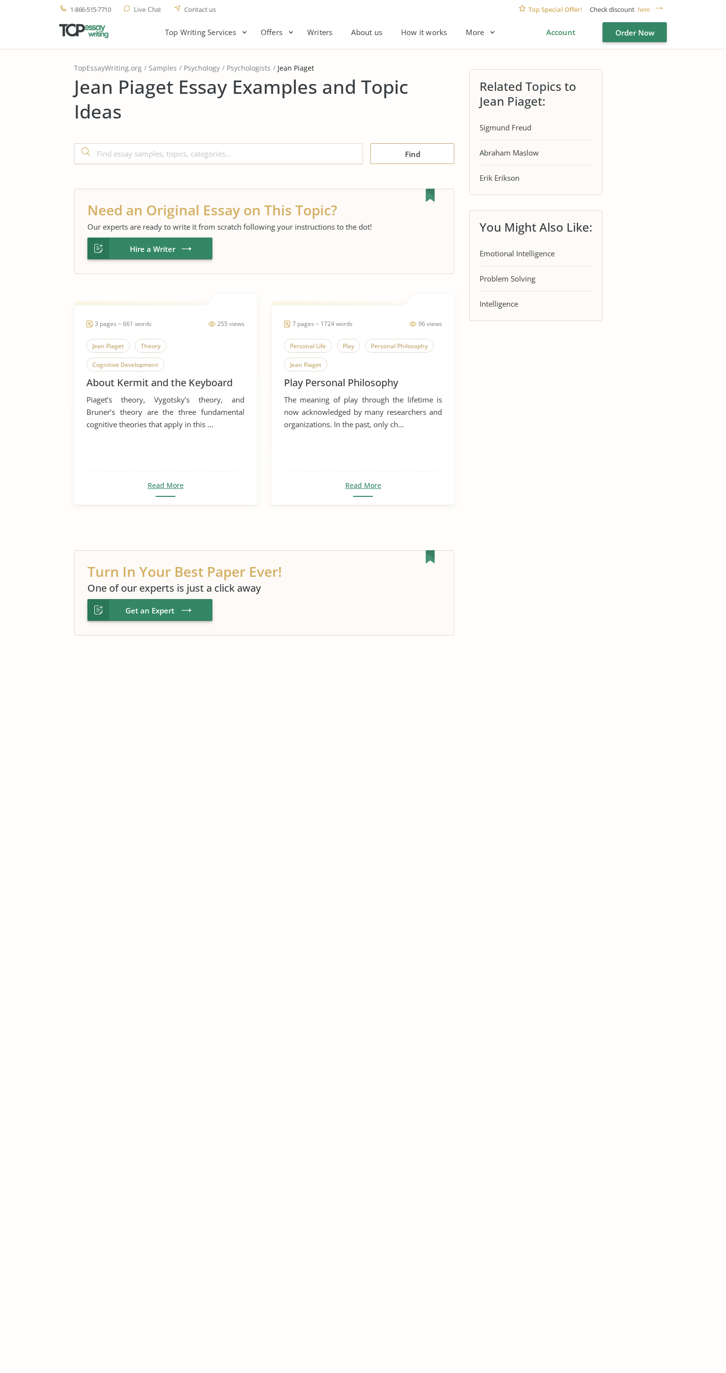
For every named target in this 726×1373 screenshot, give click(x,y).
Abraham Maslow (509, 153)
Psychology (202, 68)
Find (412, 154)
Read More (166, 485)
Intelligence (499, 304)
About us (366, 32)
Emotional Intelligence (517, 253)
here (644, 9)
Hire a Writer (152, 249)
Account (560, 32)
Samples (163, 68)
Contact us (200, 9)
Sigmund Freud (505, 127)
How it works (424, 32)
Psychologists (249, 68)
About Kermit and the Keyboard (159, 382)
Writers (319, 32)
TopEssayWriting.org (108, 68)
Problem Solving (507, 278)
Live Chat (147, 9)
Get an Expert (149, 610)
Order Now (634, 33)
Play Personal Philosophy (341, 382)
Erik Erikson (500, 178)
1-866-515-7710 (90, 9)
